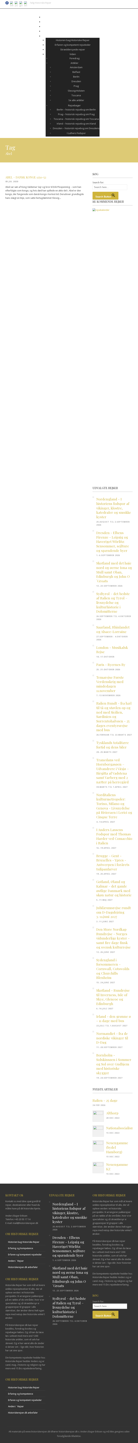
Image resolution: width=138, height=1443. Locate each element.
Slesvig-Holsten (76, 90)
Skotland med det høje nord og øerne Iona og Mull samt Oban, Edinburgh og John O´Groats (114, 572)
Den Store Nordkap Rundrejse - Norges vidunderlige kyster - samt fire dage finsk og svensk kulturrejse (113, 938)
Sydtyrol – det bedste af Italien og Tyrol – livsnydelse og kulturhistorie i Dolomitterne (113, 602)
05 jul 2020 (11, 181)
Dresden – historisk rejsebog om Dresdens (76, 128)
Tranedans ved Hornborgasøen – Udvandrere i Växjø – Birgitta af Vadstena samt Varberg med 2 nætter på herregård (112, 770)
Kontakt (71, 31)
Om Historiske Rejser (71, 36)
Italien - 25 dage (105, 1100)
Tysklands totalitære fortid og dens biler (112, 744)
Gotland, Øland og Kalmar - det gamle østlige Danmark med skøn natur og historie (114, 888)
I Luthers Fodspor (76, 133)
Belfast (76, 72)
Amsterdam (76, 67)
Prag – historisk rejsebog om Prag (76, 114)
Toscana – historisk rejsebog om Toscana (76, 119)
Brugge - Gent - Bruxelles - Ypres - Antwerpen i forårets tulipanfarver (112, 862)
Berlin (76, 76)
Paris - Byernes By (110, 664)
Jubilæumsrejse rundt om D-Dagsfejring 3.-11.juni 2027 (113, 912)
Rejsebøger (74, 105)
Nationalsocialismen (122, 1128)
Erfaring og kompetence (20, 1248)
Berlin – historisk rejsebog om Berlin (76, 109)
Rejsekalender (71, 17)
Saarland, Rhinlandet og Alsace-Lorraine (113, 629)
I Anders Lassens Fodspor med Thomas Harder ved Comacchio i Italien (114, 836)
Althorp (112, 1113)
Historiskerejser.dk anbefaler (23, 1267)
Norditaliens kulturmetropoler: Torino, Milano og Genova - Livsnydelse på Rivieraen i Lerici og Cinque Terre (114, 805)
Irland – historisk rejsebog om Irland (76, 123)
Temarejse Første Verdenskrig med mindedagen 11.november (110, 684)
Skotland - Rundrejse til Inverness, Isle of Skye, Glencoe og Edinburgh (113, 997)
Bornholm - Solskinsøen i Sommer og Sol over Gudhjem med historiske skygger (113, 1064)
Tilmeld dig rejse (71, 21)
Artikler (74, 63)
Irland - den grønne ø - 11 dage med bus (113, 1018)
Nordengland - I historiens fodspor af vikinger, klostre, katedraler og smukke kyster (113, 508)
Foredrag (74, 58)
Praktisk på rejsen (70, 26)
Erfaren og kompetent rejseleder (73, 44)
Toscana (76, 95)
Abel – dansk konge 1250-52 (25, 177)
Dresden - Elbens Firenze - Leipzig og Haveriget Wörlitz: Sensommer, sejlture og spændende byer (112, 541)
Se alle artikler (76, 100)
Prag (76, 86)
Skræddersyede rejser (72, 49)
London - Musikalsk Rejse (112, 649)
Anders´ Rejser (16, 1261)
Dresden (76, 81)
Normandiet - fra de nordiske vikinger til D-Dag (112, 1038)
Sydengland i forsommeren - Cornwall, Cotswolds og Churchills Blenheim (112, 969)
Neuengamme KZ (117, 1166)
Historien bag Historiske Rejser (72, 40)
